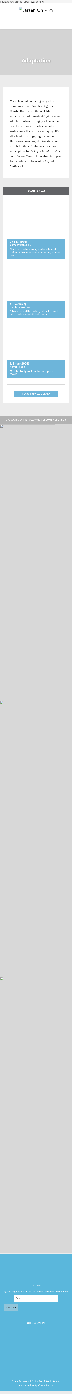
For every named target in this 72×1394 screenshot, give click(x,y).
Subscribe (11, 1307)
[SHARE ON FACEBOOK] (20, 96)
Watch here (37, 1)
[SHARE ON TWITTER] (14, 96)
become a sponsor (54, 419)
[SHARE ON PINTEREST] (26, 96)
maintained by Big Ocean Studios (36, 1385)
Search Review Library (36, 393)
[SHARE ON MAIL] (32, 96)
